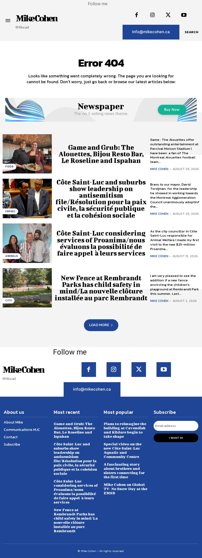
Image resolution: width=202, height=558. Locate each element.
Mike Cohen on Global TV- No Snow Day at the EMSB (125, 488)
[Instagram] (152, 15)
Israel (10, 211)
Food (9, 166)
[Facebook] (136, 15)
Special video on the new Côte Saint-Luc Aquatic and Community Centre (123, 450)
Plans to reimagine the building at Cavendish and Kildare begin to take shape (125, 430)
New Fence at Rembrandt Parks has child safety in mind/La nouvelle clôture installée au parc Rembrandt (101, 288)
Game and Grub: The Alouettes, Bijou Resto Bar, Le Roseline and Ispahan (101, 153)
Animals (11, 256)
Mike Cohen (159, 169)
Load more (99, 325)
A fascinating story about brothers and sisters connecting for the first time (124, 470)
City (8, 300)
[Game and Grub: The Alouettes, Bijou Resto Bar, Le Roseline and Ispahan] (27, 154)
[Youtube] (183, 15)
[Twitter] (168, 15)
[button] (191, 32)
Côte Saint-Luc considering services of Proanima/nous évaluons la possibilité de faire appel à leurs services (101, 243)
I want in (176, 438)
